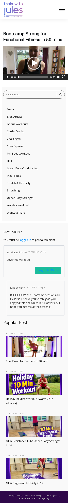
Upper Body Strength (20, 198)
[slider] (33, 77)
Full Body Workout (18, 153)
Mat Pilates (14, 176)
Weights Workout (18, 205)
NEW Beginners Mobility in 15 (24, 483)
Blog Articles (14, 116)
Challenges (14, 139)
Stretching (13, 190)
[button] (34, 63)
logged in (25, 240)
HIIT (9, 161)
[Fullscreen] (63, 77)
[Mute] (58, 77)
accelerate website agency (34, 498)
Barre (10, 109)
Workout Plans (16, 212)
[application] (34, 63)
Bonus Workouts (17, 124)
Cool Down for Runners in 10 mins (27, 361)
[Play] (7, 77)
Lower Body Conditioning (22, 168)
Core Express (15, 146)
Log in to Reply (48, 270)
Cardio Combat (16, 131)
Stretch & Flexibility (18, 183)
